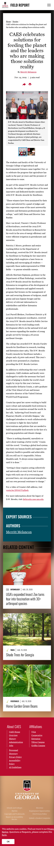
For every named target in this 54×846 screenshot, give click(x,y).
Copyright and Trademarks (14, 814)
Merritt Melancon (28, 72)
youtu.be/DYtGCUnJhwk (17, 490)
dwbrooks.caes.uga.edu (33, 499)
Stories (15, 21)
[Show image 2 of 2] (31, 151)
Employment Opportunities (39, 811)
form (4, 835)
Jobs (11, 745)
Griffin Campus (38, 745)
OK (8, 841)
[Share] (24, 84)
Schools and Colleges (14, 808)
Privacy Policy (15, 757)
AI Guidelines (15, 767)
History (12, 739)
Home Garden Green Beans (22, 706)
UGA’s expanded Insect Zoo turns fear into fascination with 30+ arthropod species (25, 599)
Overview (13, 735)
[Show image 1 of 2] (22, 151)
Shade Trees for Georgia (20, 654)
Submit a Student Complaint (39, 818)
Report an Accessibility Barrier (14, 818)
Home (8, 21)
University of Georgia (27, 789)
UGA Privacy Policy (40, 814)
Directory (39, 808)
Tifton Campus (38, 742)
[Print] (30, 84)
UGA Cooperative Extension (36, 735)
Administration (16, 742)
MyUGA (14, 811)
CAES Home (14, 732)
